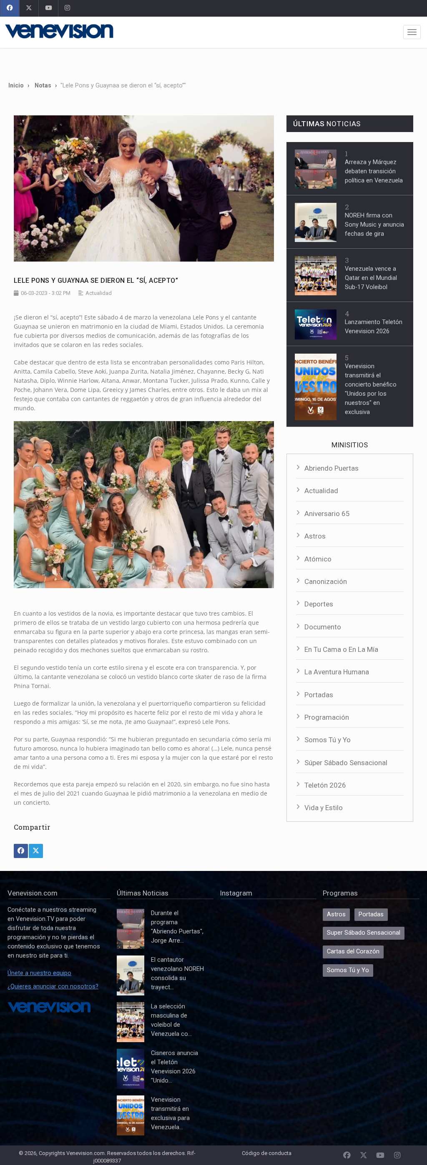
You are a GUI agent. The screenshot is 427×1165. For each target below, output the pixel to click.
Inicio (16, 85)
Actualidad (321, 490)
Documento (322, 627)
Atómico (318, 559)
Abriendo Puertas (331, 468)
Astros (315, 536)
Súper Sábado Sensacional (345, 762)
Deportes (318, 604)
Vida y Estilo (323, 807)
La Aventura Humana (336, 672)
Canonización (325, 581)
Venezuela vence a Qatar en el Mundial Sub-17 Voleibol (371, 278)
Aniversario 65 (327, 513)
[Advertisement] (213, 61)
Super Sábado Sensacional (363, 932)
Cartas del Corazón (353, 951)
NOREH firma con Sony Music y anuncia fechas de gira (374, 224)
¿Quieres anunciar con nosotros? (53, 986)
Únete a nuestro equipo (39, 973)
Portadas (318, 695)
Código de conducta (266, 1153)
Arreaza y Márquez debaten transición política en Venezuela (374, 171)
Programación (326, 717)
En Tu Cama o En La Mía (341, 649)
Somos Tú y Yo (327, 740)
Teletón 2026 (325, 785)
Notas (43, 85)
